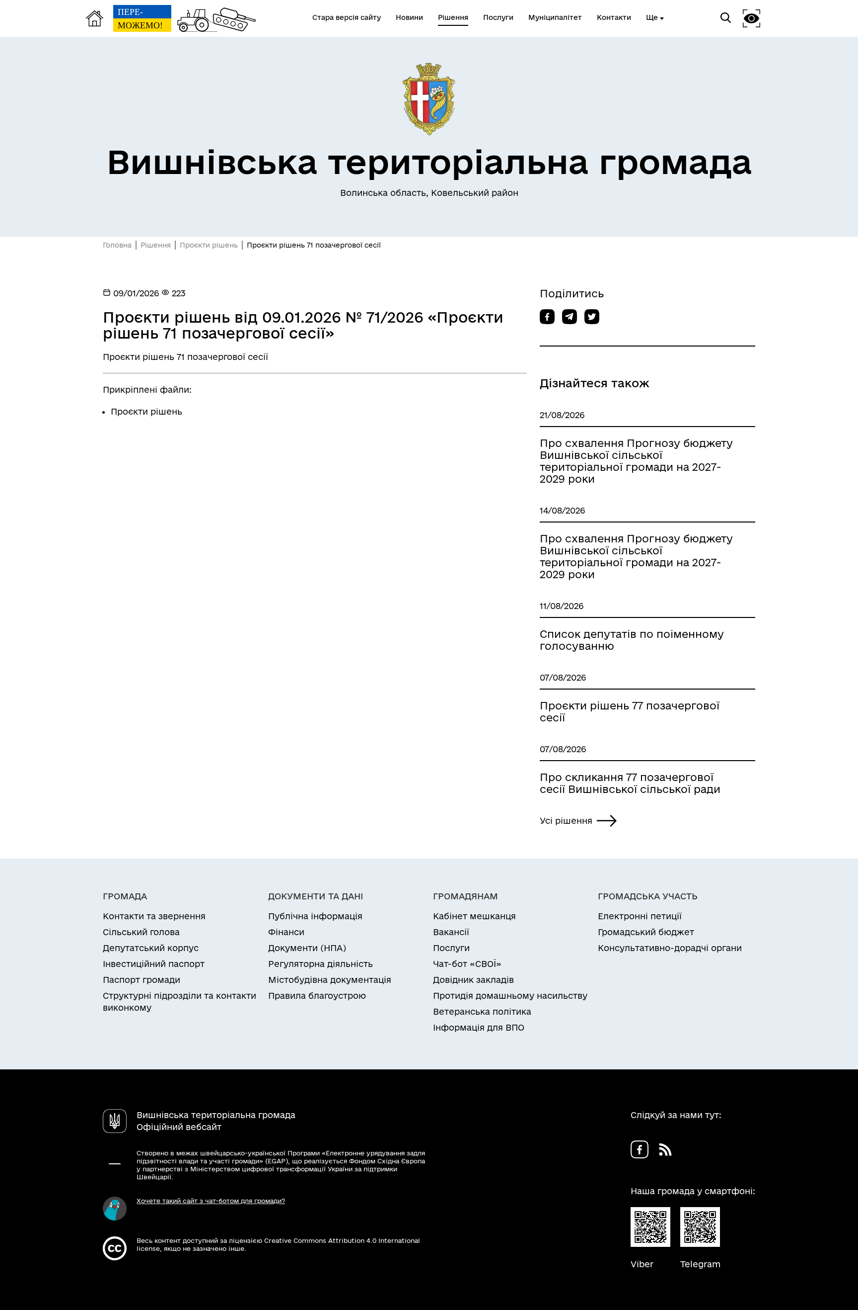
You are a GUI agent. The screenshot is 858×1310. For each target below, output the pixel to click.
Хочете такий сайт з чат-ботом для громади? (211, 1200)
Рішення (156, 245)
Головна (117, 245)
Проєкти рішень (209, 245)
